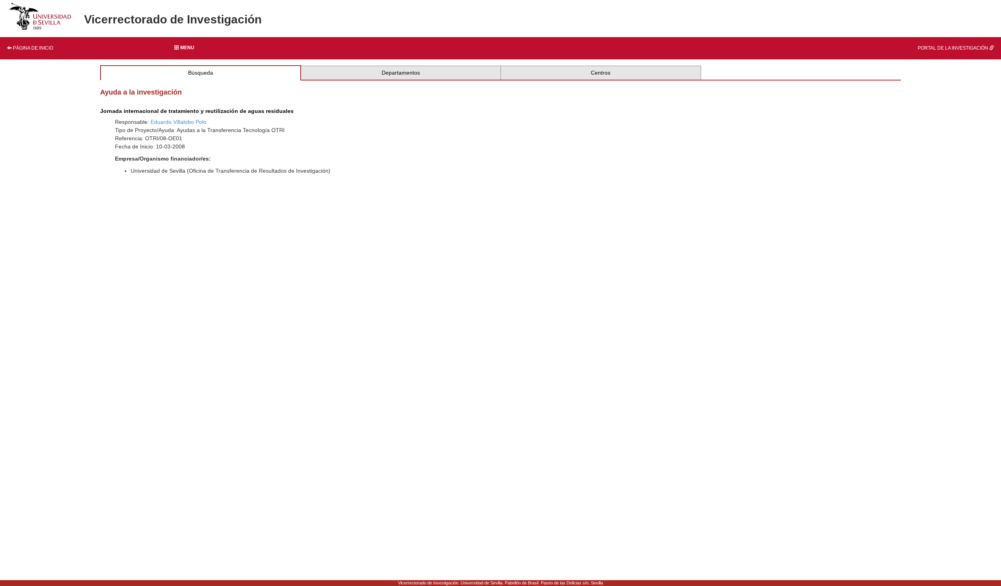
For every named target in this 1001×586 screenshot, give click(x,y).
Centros (600, 73)
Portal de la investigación (953, 48)
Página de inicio (32, 48)
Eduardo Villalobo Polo (178, 122)
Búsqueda (200, 73)
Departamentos (401, 73)
